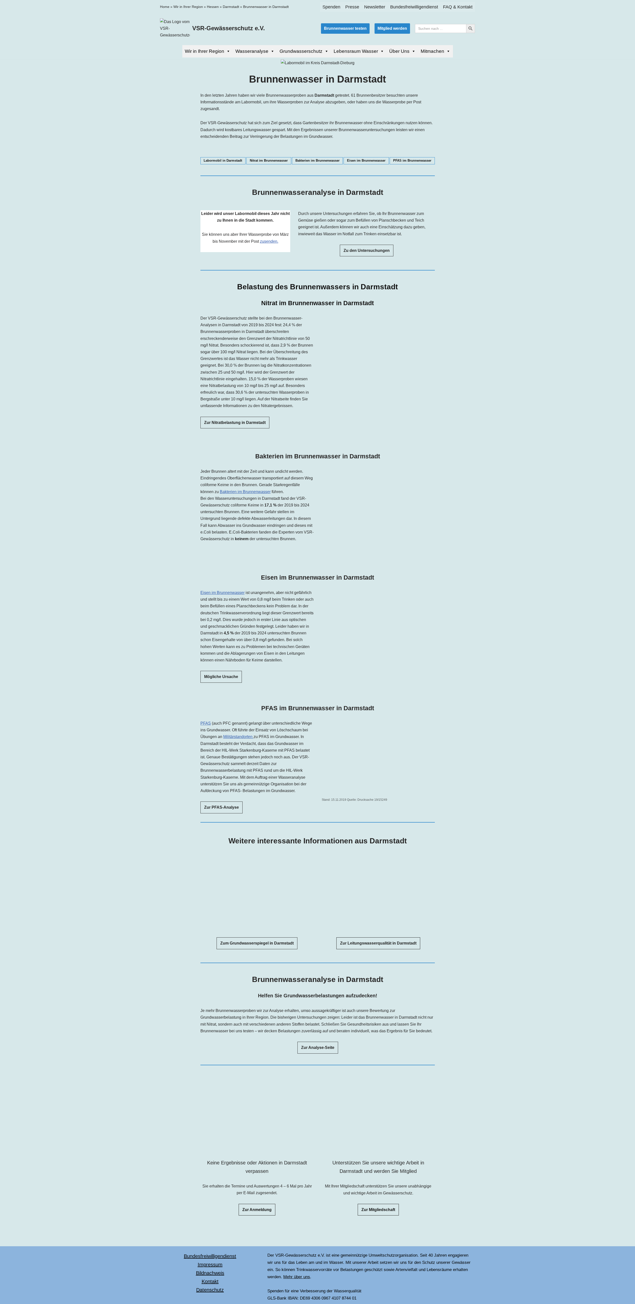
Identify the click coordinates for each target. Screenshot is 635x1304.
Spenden (331, 6)
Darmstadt (231, 7)
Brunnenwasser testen (345, 28)
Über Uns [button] (399, 51)
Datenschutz (210, 1290)
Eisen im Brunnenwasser (222, 593)
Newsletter (374, 6)
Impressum (210, 1264)
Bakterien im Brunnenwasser (245, 492)
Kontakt (210, 1281)
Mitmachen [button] (432, 51)
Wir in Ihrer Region (188, 7)
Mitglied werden (392, 28)
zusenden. (269, 241)
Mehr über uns (296, 1276)
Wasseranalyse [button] (251, 51)
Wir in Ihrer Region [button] (204, 51)
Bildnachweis (210, 1273)
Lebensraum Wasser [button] (356, 51)
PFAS (205, 723)
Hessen (213, 7)
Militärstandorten (238, 737)
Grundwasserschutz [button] (301, 51)
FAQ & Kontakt (458, 6)
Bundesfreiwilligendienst (414, 6)
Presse (352, 6)
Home (164, 7)
